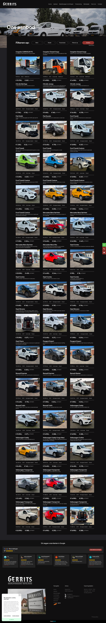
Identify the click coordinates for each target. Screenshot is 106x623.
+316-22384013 (70, 597)
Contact (100, 4)
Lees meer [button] (57, 565)
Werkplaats (86, 4)
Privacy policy (95, 616)
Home (50, 4)
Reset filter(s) (91, 45)
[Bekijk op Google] (5, 557)
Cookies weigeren (15, 615)
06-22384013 (69, 594)
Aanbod (55, 4)
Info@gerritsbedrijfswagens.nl (73, 596)
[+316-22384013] (104, 245)
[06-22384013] (104, 249)
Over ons (93, 4)
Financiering (78, 4)
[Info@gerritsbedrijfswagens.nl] (104, 252)
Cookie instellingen (7, 615)
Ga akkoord (11, 619)
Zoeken (88, 43)
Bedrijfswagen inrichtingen (66, 4)
